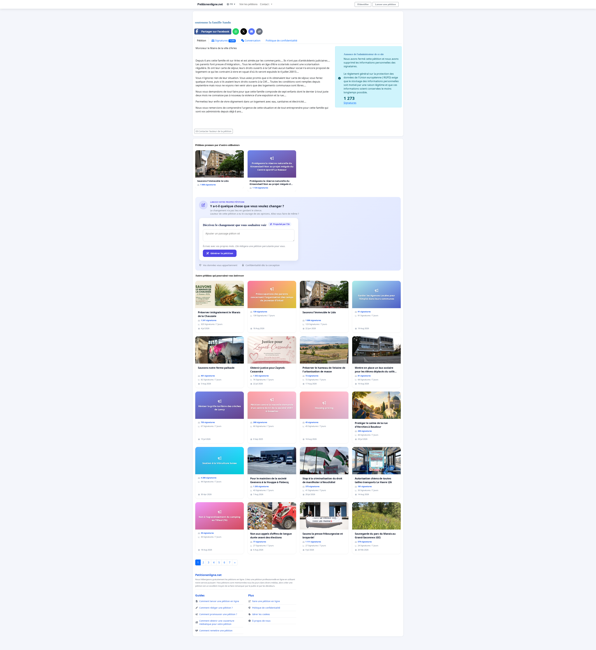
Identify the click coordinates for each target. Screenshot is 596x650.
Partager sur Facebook (215, 31)
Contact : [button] (265, 4)
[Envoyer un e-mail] (251, 31)
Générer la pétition (221, 253)
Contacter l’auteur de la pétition (215, 131)
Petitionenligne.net (210, 4)
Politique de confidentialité (281, 40)
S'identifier (363, 4)
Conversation (252, 40)
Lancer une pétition (385, 4)
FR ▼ (233, 4)
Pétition (201, 40)
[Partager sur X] (243, 31)
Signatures (224, 40)
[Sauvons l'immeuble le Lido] (219, 169)
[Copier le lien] (259, 31)
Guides (200, 595)
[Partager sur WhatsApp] (236, 31)
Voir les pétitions (248, 4)
